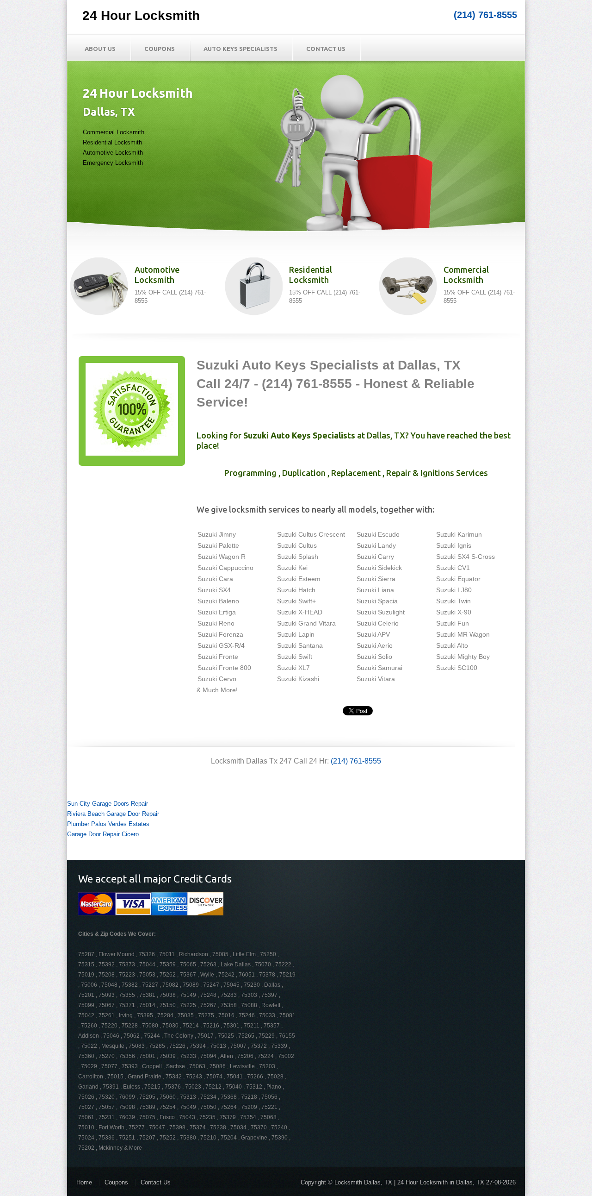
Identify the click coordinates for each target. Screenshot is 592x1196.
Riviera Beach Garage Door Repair (113, 813)
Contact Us (325, 48)
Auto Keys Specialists (241, 48)
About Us (100, 48)
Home (84, 1182)
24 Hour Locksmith (141, 15)
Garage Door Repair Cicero (103, 834)
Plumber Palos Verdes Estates (108, 823)
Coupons (159, 48)
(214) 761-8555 (485, 15)
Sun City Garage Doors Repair (107, 803)
